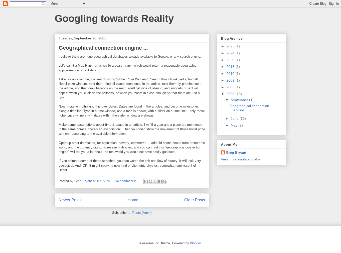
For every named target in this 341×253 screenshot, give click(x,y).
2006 (230, 87)
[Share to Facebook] (160, 181)
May (234, 125)
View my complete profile (240, 159)
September (240, 100)
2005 (230, 94)
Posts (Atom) (142, 213)
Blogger (195, 243)
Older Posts (194, 200)
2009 (230, 80)
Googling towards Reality (114, 18)
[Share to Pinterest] (164, 181)
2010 (230, 74)
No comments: (126, 181)
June (235, 119)
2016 (230, 67)
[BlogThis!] (150, 181)
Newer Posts (70, 200)
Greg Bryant (236, 152)
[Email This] (145, 181)
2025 (230, 46)
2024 (230, 53)
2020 (230, 60)
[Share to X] (155, 181)
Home (133, 200)
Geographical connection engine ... (103, 48)
